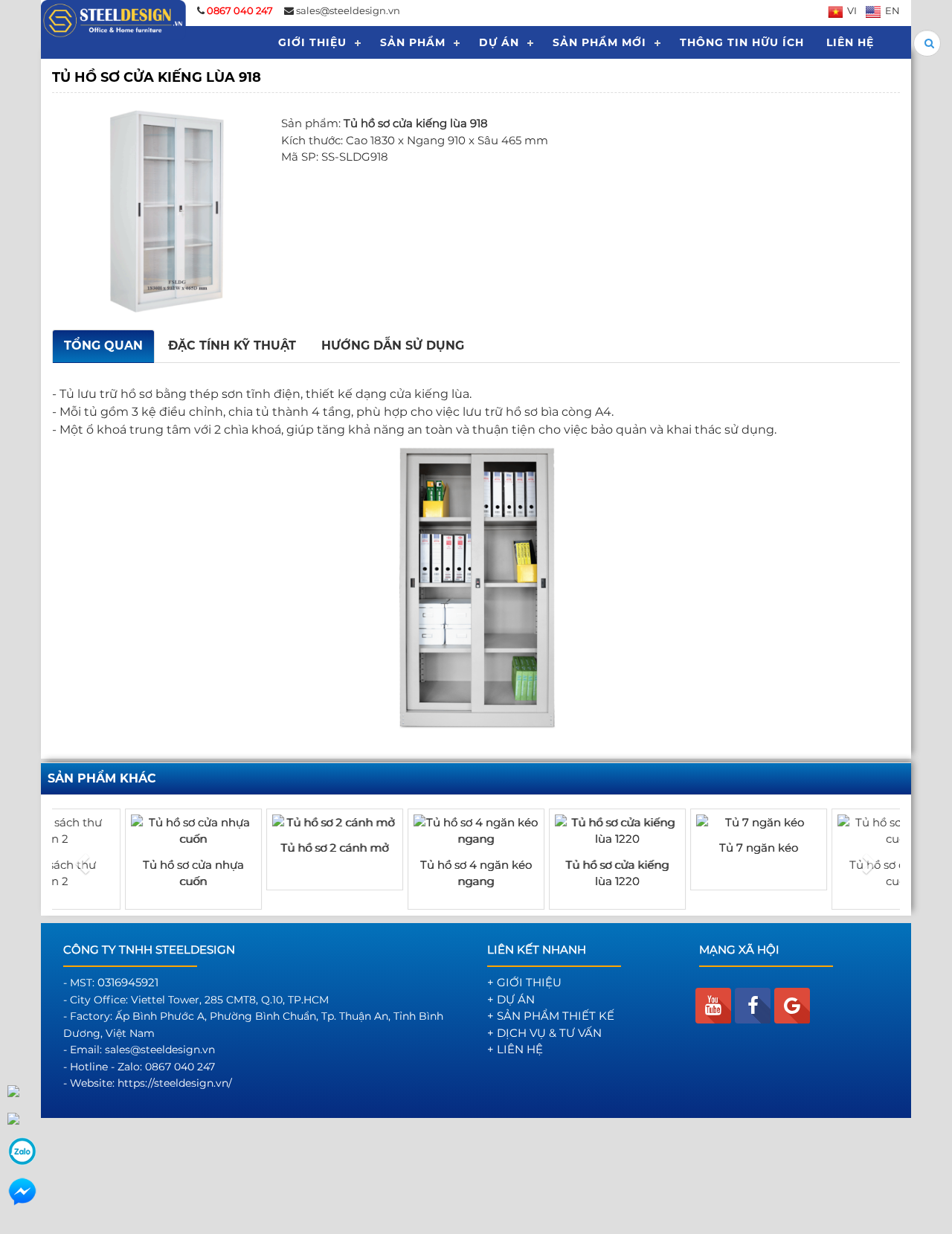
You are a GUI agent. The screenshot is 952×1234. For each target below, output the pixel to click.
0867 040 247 (180, 1066)
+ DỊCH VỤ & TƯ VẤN (544, 1033)
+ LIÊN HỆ (515, 1049)
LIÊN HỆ (850, 42)
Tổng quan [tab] (103, 345)
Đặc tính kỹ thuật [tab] (232, 345)
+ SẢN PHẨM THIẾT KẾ (550, 1016)
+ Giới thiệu (524, 982)
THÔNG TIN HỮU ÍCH (742, 42)
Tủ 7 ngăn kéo (688, 848)
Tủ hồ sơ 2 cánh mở (264, 848)
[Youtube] (713, 1005)
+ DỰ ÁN (511, 999)
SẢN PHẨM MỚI (599, 42)
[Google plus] (792, 1005)
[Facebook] (753, 1005)
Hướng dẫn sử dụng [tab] (392, 345)
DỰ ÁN (499, 42)
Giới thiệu (312, 42)
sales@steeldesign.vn (348, 10)
